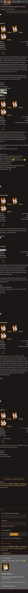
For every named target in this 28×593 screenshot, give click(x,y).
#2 (3, 129)
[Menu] (1, 1)
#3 (3, 226)
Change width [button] (7, 558)
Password (4, 520)
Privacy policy (11, 560)
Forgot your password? (7, 526)
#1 (3, 54)
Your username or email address (10, 513)
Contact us (4, 560)
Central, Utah (24, 219)
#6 (3, 442)
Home (20, 560)
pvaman (4, 9)
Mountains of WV (23, 346)
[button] (2, 558)
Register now (18, 538)
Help (17, 560)
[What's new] (23, 1)
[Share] (3, 52)
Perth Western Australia (21, 122)
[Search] (26, 1)
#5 (3, 353)
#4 (3, 262)
